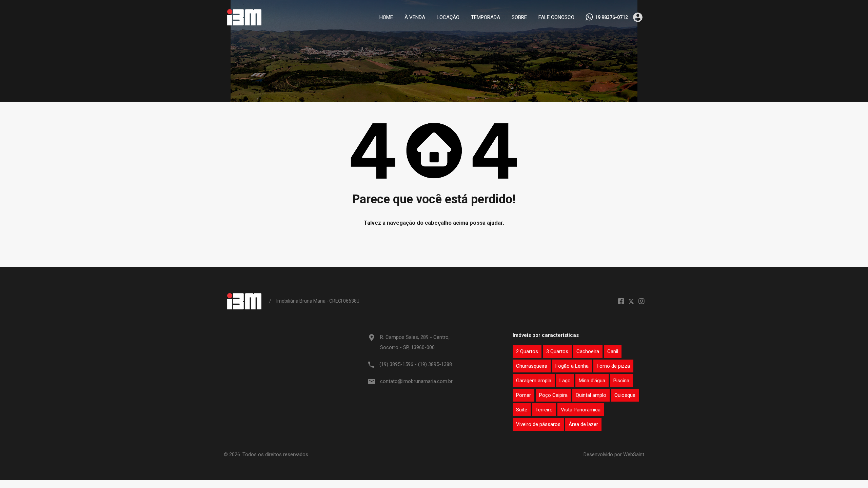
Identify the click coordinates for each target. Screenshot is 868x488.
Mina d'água (592, 381)
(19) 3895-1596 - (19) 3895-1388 (415, 364)
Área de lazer (583, 424)
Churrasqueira (531, 366)
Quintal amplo (591, 395)
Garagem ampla (533, 381)
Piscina (621, 381)
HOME (386, 17)
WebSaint (633, 454)
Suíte (521, 410)
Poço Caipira (553, 395)
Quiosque (624, 395)
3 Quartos (557, 351)
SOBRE (519, 17)
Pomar (523, 395)
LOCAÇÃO (448, 17)
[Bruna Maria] (244, 25)
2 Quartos (527, 351)
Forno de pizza (613, 366)
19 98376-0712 (611, 17)
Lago (565, 381)
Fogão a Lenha (572, 366)
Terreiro (544, 410)
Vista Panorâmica (580, 410)
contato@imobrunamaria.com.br (416, 381)
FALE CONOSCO (556, 17)
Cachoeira (587, 351)
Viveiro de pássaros (538, 424)
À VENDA (415, 17)
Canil (612, 351)
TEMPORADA (485, 17)
